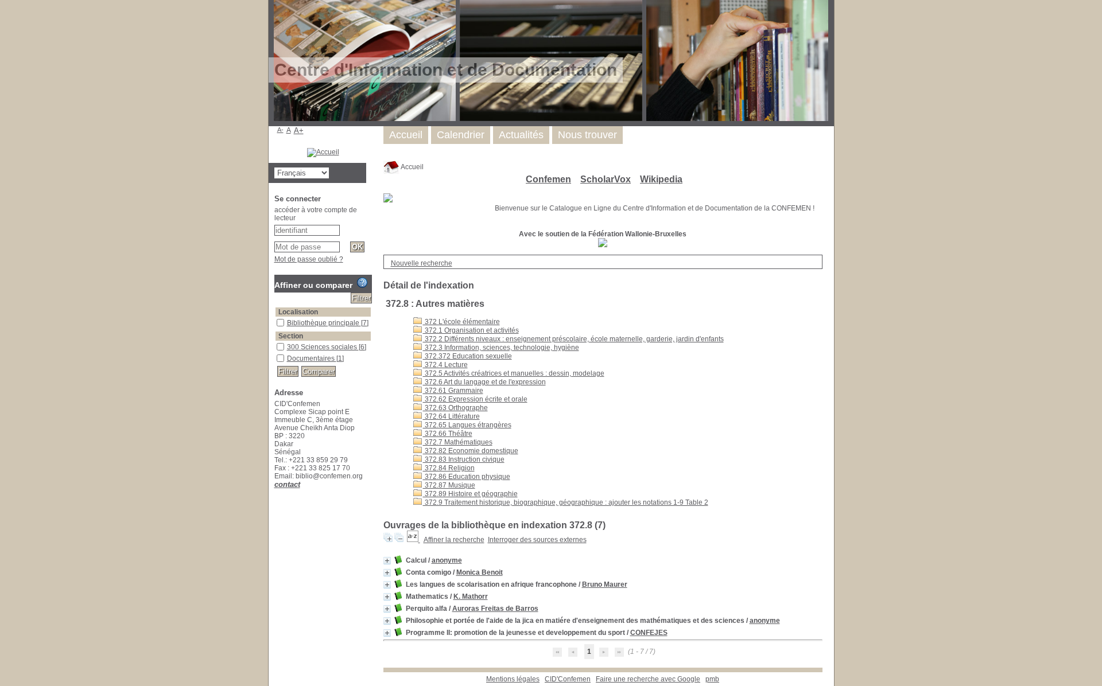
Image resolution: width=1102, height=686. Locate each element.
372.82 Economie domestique (470, 451)
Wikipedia (661, 179)
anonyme (447, 560)
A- (280, 129)
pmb (712, 679)
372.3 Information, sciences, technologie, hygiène (501, 348)
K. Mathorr (470, 597)
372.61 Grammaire (453, 391)
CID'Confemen (568, 679)
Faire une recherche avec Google (648, 679)
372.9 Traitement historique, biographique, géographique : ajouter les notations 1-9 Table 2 (565, 502)
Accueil (411, 167)
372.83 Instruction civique (464, 459)
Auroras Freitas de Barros (495, 609)
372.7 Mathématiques (457, 442)
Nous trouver (587, 135)
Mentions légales (513, 679)
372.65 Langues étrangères (467, 425)
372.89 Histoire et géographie (470, 494)
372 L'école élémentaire (461, 322)
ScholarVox (605, 179)
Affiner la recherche (454, 540)
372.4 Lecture (445, 365)
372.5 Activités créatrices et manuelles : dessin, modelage (513, 373)
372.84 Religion (449, 468)
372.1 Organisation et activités (471, 330)
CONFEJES (649, 633)
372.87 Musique (449, 485)
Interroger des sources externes (537, 540)
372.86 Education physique (466, 477)
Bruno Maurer (604, 584)
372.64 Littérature (451, 416)
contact (287, 484)
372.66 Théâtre (447, 434)
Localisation (298, 312)
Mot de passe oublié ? (308, 259)
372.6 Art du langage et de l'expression (484, 382)
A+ (299, 130)
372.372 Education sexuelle (467, 356)
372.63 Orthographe (455, 408)
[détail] (387, 560)
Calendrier (460, 135)
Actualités (521, 135)
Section (290, 336)
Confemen (548, 179)
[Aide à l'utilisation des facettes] (362, 283)
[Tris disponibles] (413, 540)
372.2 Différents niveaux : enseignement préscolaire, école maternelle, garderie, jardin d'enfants (573, 339)
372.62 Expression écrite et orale (475, 399)
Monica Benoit (479, 572)
